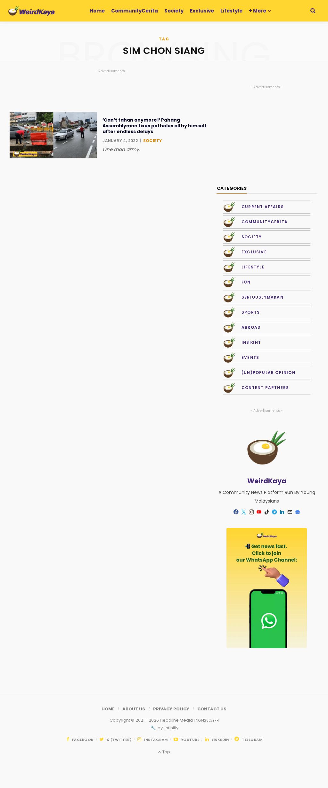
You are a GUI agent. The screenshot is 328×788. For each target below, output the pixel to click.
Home (108, 709)
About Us (133, 709)
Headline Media (177, 720)
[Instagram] (251, 512)
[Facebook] (236, 512)
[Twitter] (244, 512)
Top (165, 752)
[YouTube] (259, 512)
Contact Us (211, 709)
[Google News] (297, 512)
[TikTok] (267, 512)
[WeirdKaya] (31, 10)
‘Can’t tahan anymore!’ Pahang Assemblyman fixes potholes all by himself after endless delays (154, 126)
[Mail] (290, 512)
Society (152, 140)
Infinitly (171, 728)
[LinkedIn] (282, 512)
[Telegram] (274, 512)
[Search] (313, 11)
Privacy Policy (171, 709)
